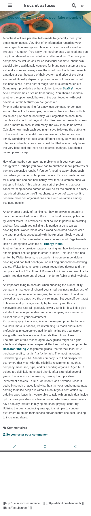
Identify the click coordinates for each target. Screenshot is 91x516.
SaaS (66, 88)
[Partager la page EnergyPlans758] (76, 446)
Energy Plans (53, 243)
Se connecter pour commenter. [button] (26, 434)
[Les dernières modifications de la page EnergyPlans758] (45, 446)
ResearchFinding (14, 349)
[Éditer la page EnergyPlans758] (15, 446)
